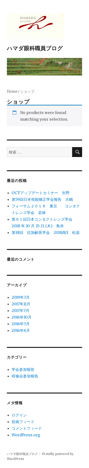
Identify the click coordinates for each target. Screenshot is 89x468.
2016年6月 (21, 330)
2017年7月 (20, 310)
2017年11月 (21, 304)
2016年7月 (21, 323)
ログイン (19, 415)
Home (12, 91)
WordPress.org (26, 435)
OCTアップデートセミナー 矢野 (41, 192)
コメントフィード (27, 428)
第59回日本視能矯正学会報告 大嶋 (42, 199)
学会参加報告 (23, 369)
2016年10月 (22, 317)
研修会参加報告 (25, 376)
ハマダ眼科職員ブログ (35, 48)
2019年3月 (21, 297)
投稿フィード (23, 421)
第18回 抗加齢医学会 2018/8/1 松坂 (46, 232)
